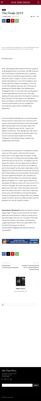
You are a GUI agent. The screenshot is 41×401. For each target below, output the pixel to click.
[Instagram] (5, 379)
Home (3, 7)
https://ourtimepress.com (20, 291)
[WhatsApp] (17, 21)
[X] (8, 21)
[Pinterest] (12, 21)
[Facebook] (4, 21)
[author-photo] (20, 286)
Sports (9, 7)
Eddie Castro (7, 16)
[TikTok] (8, 379)
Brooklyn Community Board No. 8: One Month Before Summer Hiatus (30, 267)
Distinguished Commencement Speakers (10, 266)
